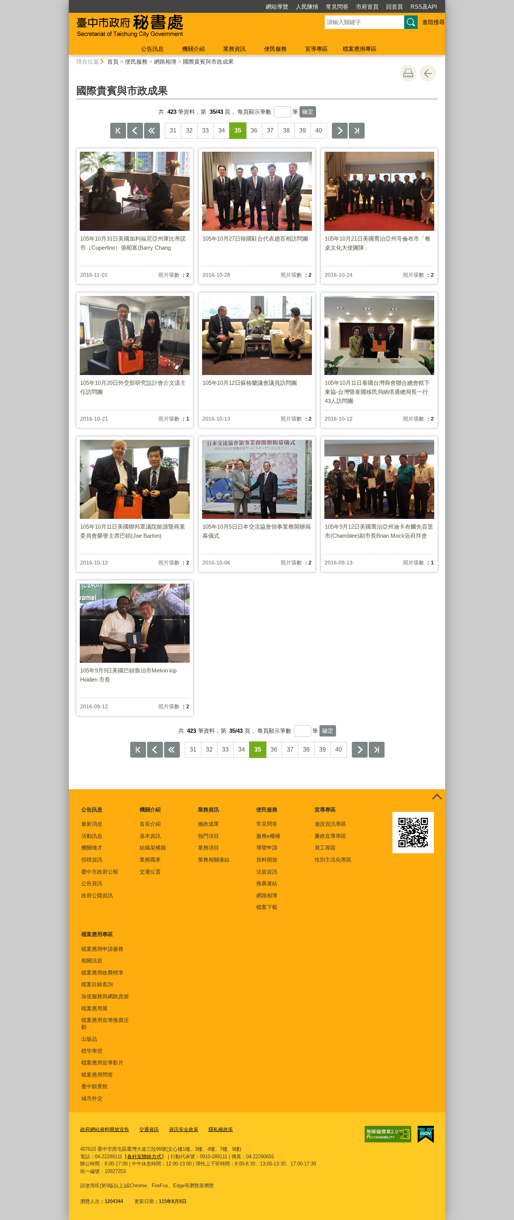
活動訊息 (91, 836)
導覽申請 (266, 848)
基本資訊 (150, 836)
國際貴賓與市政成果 (208, 61)
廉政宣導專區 (330, 836)
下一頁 (340, 131)
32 (189, 130)
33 (205, 130)
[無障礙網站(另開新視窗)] (388, 1134)
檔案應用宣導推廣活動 (105, 1023)
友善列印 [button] (408, 73)
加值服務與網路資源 (105, 996)
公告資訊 (91, 883)
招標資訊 (91, 860)
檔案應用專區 (360, 49)
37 (270, 130)
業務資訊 (234, 49)
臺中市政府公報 (99, 872)
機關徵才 (91, 848)
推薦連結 (266, 883)
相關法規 (91, 961)
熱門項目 (208, 836)
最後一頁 (357, 131)
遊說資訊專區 (330, 824)
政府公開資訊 (97, 895)
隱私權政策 (220, 1129)
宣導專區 (316, 49)
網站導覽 (277, 6)
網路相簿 (165, 61)
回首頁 (394, 6)
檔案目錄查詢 (97, 984)
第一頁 (118, 131)
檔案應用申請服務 (102, 949)
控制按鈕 (437, 797)
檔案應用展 (94, 1008)
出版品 (89, 1039)
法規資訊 (266, 872)
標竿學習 (91, 1051)
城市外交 (91, 1098)
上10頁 (152, 131)
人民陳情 (307, 6)
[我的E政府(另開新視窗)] (426, 1134)
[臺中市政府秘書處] (188, 27)
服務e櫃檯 (268, 836)
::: (65, 3)
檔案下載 (266, 907)
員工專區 (325, 848)
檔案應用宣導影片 (102, 1063)
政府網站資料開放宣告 (104, 1129)
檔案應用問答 (97, 1075)
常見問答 (337, 6)
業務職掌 (150, 860)
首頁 (113, 61)
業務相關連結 (214, 860)
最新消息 (91, 824)
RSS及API (424, 6)
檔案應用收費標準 (102, 973)
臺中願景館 (94, 1086)
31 (173, 130)
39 (302, 130)
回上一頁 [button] (428, 73)
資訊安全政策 (183, 1129)
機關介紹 (193, 49)
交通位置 (150, 872)
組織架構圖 (153, 848)
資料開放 (266, 860)
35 (237, 130)
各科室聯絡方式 (144, 1156)
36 (254, 130)
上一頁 (135, 131)
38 (286, 130)
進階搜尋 (433, 22)
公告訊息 (152, 49)
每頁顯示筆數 (254, 111)
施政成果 (208, 824)
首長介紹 (150, 824)
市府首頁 (367, 6)
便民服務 (275, 49)
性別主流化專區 (333, 860)
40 (318, 130)
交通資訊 (149, 1129)
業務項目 (208, 848)
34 (221, 130)
